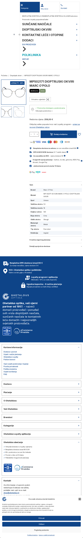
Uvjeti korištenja (10, 372)
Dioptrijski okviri (16, 75)
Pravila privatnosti (11, 366)
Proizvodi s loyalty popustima (33, 19)
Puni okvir (47, 229)
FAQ (5, 374)
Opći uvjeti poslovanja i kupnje (16, 364)
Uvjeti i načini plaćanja (13, 354)
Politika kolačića (32, 535)
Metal (45, 224)
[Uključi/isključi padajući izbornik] (4, 35)
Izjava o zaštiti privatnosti (47, 535)
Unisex (46, 200)
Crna (45, 216)
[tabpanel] (49, 41)
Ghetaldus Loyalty (11, 357)
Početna (4, 75)
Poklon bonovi (9, 359)
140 (44, 212)
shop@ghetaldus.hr (11, 493)
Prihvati (42, 518)
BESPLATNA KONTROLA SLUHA (57, 16)
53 (44, 204)
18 (44, 208)
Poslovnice (73, 16)
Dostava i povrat (10, 352)
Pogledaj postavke (41, 530)
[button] (80, 499)
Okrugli (46, 219)
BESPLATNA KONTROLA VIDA (33, 16)
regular (46, 233)
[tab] (30, 7)
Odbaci (41, 524)
